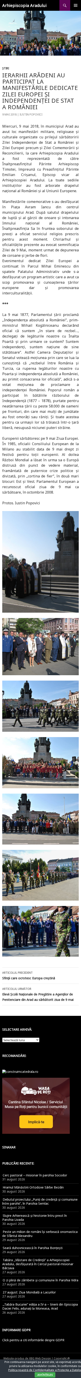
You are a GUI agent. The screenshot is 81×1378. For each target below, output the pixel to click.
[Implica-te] (36, 1105)
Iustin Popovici (31, 114)
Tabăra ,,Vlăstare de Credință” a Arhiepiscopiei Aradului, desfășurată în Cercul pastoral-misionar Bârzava (37, 1264)
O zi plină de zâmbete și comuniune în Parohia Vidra (40, 1280)
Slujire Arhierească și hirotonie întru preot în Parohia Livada (34, 1217)
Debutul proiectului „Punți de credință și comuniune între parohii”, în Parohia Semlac (40, 1201)
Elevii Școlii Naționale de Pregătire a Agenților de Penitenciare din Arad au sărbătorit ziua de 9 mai (38, 994)
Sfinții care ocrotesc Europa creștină (28, 975)
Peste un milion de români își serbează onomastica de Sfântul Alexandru (40, 1234)
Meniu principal (75, 5)
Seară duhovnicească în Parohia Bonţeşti (33, 1248)
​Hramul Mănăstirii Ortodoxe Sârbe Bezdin (33, 1187)
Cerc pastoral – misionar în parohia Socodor (35, 1175)
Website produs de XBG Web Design (27, 1358)
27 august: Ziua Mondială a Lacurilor (29, 1292)
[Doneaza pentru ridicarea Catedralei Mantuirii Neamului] (20, 1071)
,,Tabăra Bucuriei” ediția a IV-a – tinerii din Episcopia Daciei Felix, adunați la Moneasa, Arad (40, 1306)
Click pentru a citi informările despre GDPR (33, 1340)
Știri (5, 68)
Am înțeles (45, 1374)
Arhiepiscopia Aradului (24, 5)
